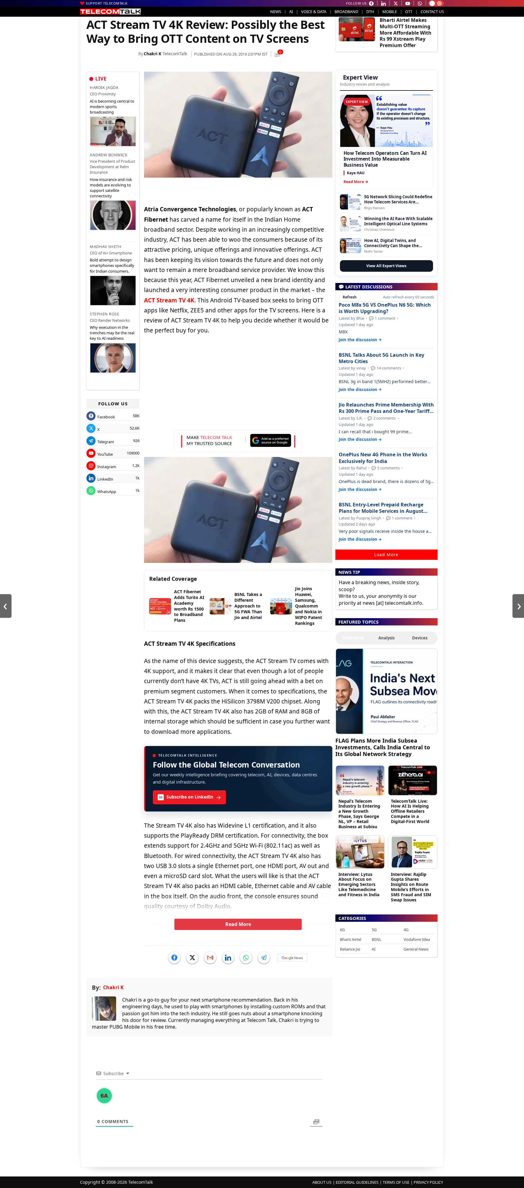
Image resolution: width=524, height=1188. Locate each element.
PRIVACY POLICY (428, 1182)
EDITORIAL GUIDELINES (357, 1182)
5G (374, 929)
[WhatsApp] (246, 957)
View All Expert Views (386, 265)
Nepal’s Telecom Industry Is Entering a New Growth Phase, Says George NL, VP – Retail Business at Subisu (359, 813)
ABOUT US (321, 1182)
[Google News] (292, 958)
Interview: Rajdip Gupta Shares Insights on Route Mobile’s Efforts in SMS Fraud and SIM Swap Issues (411, 887)
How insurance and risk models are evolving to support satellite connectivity (111, 188)
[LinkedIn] (228, 957)
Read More (238, 924)
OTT (408, 11)
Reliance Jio (350, 949)
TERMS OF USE (396, 1182)
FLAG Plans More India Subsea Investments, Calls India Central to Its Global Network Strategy (382, 747)
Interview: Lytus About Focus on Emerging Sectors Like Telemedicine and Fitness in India (358, 884)
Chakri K (152, 53)
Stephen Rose (104, 314)
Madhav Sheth (105, 246)
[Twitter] (192, 957)
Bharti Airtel (350, 939)
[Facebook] (174, 957)
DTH (370, 11)
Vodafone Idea (417, 939)
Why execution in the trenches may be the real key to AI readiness (112, 333)
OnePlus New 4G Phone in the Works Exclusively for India (383, 457)
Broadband (346, 11)
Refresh (350, 297)
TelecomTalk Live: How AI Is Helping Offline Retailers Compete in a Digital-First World (410, 811)
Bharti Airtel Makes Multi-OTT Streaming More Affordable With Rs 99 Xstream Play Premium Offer (406, 33)
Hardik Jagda (104, 87)
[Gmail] (210, 957)
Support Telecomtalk (107, 3)
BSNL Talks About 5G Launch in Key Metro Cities (381, 358)
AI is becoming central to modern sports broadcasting (112, 106)
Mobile (389, 11)
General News (416, 949)
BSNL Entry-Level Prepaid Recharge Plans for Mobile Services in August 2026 (381, 508)
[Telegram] (264, 957)
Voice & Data (313, 11)
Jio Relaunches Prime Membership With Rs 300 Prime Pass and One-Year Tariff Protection (386, 408)
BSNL (376, 939)
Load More (386, 554)
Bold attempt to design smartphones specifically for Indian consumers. (112, 265)
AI (291, 11)
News (275, 11)
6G (342, 929)
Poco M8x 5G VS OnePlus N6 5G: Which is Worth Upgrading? (385, 308)
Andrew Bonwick (108, 155)
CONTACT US (432, 11)
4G (406, 929)
